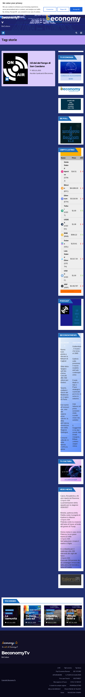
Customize (49, 9)
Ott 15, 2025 (11, 622)
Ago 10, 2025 (73, 622)
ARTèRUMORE (9, 610)
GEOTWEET (77, 678)
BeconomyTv (15, 653)
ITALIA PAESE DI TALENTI (72, 689)
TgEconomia (68, 668)
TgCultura (9, 613)
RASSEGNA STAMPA (74, 692)
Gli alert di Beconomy (76, 316)
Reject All (63, 9)
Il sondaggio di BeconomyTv (70, 134)
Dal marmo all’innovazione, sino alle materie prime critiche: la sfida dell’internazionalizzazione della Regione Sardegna (64, 418)
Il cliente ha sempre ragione (58, 685)
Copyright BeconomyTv (9, 680)
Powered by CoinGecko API (67, 291)
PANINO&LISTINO (75, 685)
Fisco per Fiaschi (64, 678)
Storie (62, 692)
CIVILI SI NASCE (75, 682)
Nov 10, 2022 (36, 70)
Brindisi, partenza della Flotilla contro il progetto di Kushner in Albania (70, 515)
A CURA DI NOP (71, 480)
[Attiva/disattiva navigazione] (81, 32)
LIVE (58, 668)
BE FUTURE (77, 671)
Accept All (76, 9)
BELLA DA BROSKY (54, 689)
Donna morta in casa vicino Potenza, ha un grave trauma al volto (70, 534)
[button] (76, 33)
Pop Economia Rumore (30, 613)
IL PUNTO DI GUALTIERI (73, 675)
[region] (42, 7)
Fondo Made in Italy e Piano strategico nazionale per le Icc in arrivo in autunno (76, 389)
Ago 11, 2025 (32, 622)
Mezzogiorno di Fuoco (60, 682)
